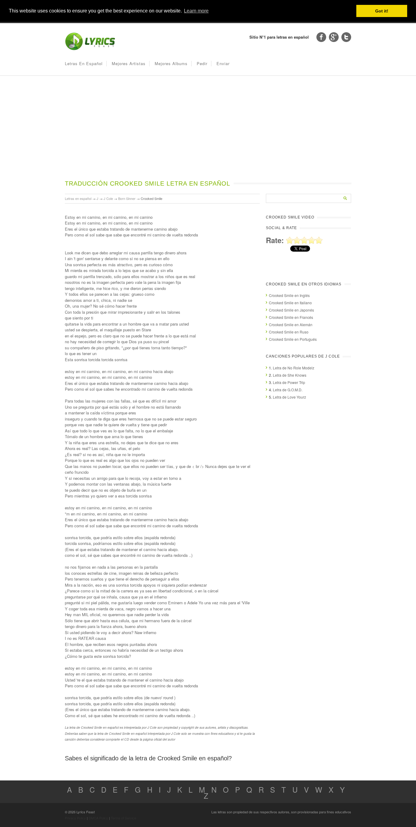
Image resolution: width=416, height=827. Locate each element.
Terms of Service (123, 817)
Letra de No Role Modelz (293, 367)
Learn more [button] (196, 10)
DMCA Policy (98, 817)
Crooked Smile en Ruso (288, 331)
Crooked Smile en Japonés (291, 309)
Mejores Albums (171, 63)
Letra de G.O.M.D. (287, 389)
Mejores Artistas (129, 63)
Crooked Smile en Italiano (290, 302)
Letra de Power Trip (289, 382)
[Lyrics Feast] (90, 49)
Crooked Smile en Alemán (290, 324)
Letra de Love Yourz (289, 397)
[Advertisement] (208, 133)
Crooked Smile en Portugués (293, 339)
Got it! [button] (381, 11)
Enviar (223, 63)
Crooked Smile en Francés (291, 317)
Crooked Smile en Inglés (289, 295)
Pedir (202, 63)
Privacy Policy (75, 817)
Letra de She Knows (289, 375)
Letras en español (84, 63)
